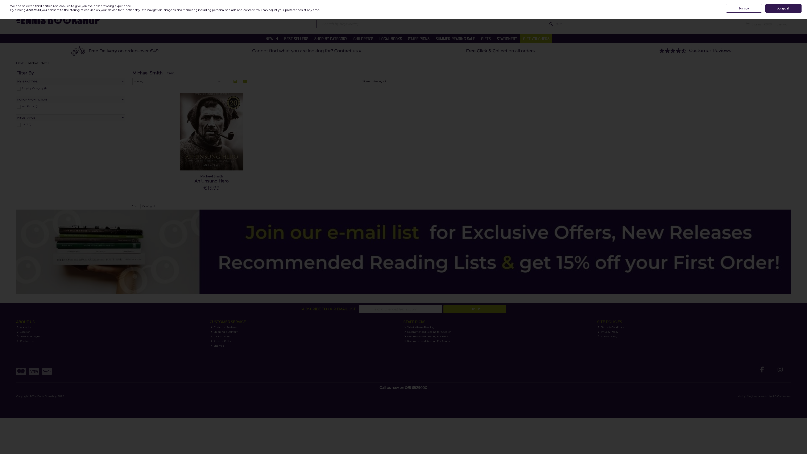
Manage (744, 8)
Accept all (783, 8)
